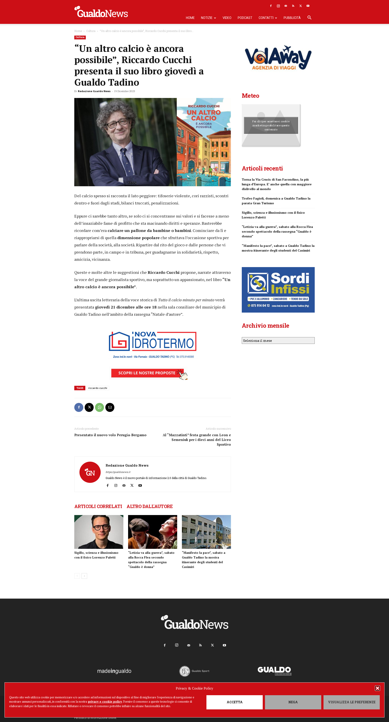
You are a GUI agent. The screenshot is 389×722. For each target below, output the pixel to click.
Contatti (266, 18)
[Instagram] (278, 6)
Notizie (207, 18)
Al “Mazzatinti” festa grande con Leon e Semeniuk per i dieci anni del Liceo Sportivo (197, 440)
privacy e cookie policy (105, 701)
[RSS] (293, 6)
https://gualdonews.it (118, 472)
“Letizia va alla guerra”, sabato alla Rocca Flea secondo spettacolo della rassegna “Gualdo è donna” (277, 231)
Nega (293, 702)
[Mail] (285, 6)
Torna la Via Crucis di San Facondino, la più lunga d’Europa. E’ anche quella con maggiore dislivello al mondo (277, 184)
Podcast (245, 18)
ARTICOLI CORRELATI (98, 506)
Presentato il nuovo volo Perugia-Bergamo (110, 435)
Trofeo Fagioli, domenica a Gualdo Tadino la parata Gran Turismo (276, 200)
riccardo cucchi (97, 388)
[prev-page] (77, 576)
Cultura (90, 31)
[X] (300, 6)
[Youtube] (308, 6)
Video (227, 18)
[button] (377, 688)
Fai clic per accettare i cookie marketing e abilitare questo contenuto (270, 125)
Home (190, 18)
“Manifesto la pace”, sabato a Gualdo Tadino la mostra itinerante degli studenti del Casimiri (278, 247)
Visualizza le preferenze (351, 702)
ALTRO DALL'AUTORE (150, 506)
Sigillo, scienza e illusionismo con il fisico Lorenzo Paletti (273, 214)
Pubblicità (292, 18)
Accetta (235, 702)
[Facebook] (270, 6)
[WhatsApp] (99, 407)
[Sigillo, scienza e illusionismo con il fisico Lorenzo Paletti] (98, 532)
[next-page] (84, 576)
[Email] (109, 407)
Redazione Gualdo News (94, 91)
